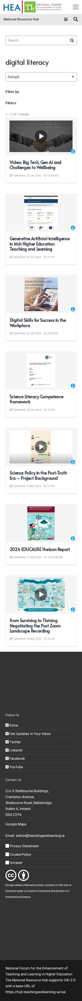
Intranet (15, 863)
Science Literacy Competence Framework (36, 399)
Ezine (13, 725)
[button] (75, 7)
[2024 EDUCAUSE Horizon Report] (41, 523)
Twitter (15, 742)
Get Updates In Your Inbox (29, 734)
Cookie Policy (20, 854)
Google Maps (15, 824)
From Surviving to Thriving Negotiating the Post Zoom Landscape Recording (35, 625)
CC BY (50, 257)
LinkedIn (16, 750)
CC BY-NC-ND (55, 557)
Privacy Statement (24, 846)
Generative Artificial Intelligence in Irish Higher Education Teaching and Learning (40, 244)
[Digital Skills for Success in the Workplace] (41, 294)
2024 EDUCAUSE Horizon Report (40, 549)
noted (39, 885)
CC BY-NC (52, 175)
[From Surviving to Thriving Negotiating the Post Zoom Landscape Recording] (41, 594)
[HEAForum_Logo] (33, 7)
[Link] (10, 875)
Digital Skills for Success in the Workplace (38, 322)
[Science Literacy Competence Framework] (41, 371)
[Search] (72, 40)
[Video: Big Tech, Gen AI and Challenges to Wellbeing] (41, 136)
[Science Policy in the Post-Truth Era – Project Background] (41, 446)
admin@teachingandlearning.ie (40, 835)
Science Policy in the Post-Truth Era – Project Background (38, 475)
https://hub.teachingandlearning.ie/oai (35, 992)
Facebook (17, 758)
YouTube (16, 767)
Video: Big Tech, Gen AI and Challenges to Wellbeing (35, 164)
